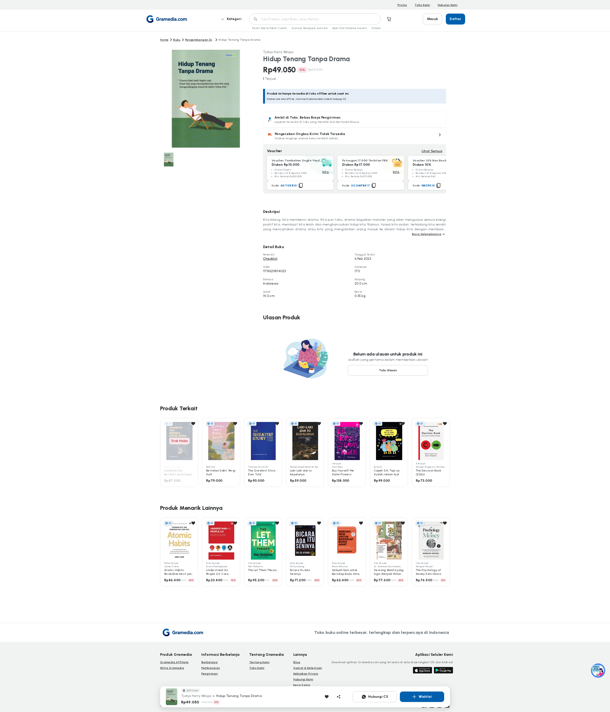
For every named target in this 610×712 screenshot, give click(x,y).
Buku (176, 39)
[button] (354, 136)
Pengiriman (209, 673)
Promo (402, 5)
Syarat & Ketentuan (307, 668)
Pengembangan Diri (199, 39)
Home (164, 39)
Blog (296, 662)
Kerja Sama (301, 685)
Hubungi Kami (448, 5)
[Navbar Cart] (389, 19)
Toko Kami (422, 5)
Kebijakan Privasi (305, 673)
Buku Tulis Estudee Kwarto (349, 28)
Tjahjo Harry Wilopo (278, 52)
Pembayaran (210, 668)
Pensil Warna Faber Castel (269, 28)
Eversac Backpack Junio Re (310, 28)
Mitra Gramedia (172, 668)
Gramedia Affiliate (174, 662)
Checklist (270, 259)
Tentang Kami (259, 662)
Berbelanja (209, 662)
